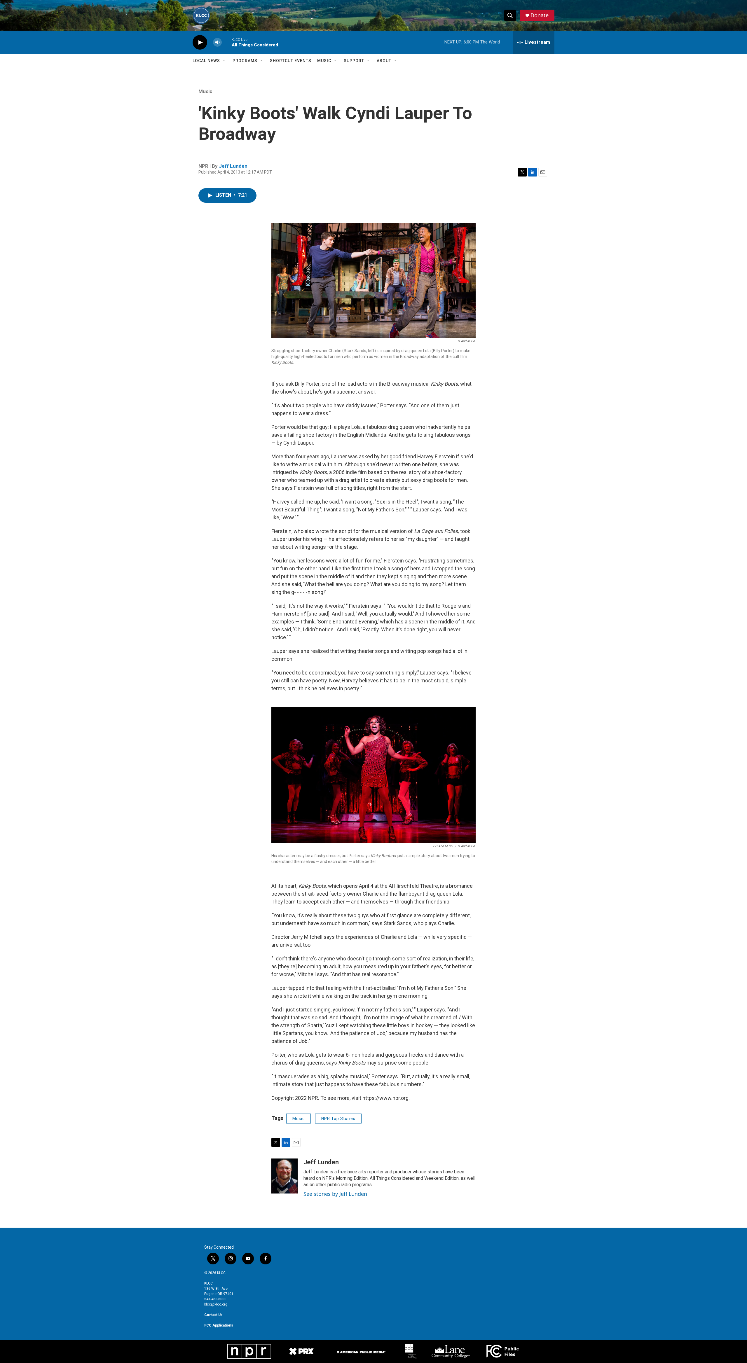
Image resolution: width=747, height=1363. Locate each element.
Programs (245, 60)
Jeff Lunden (233, 166)
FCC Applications (218, 1325)
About (384, 60)
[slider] (227, 42)
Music (324, 60)
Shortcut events (290, 60)
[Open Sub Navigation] (224, 60)
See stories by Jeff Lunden (335, 1193)
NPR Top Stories (338, 1118)
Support (354, 60)
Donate (539, 15)
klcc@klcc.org (215, 1304)
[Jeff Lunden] (284, 1176)
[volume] (217, 42)
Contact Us (213, 1315)
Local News (206, 60)
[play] (200, 42)
